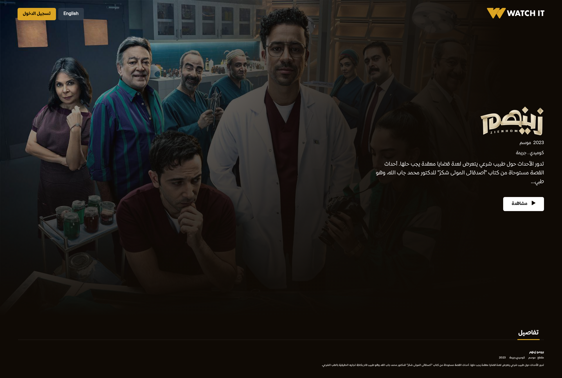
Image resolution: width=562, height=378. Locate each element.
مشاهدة (520, 204)
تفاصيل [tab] (528, 333)
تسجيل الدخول (37, 14)
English (71, 14)
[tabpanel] (281, 359)
